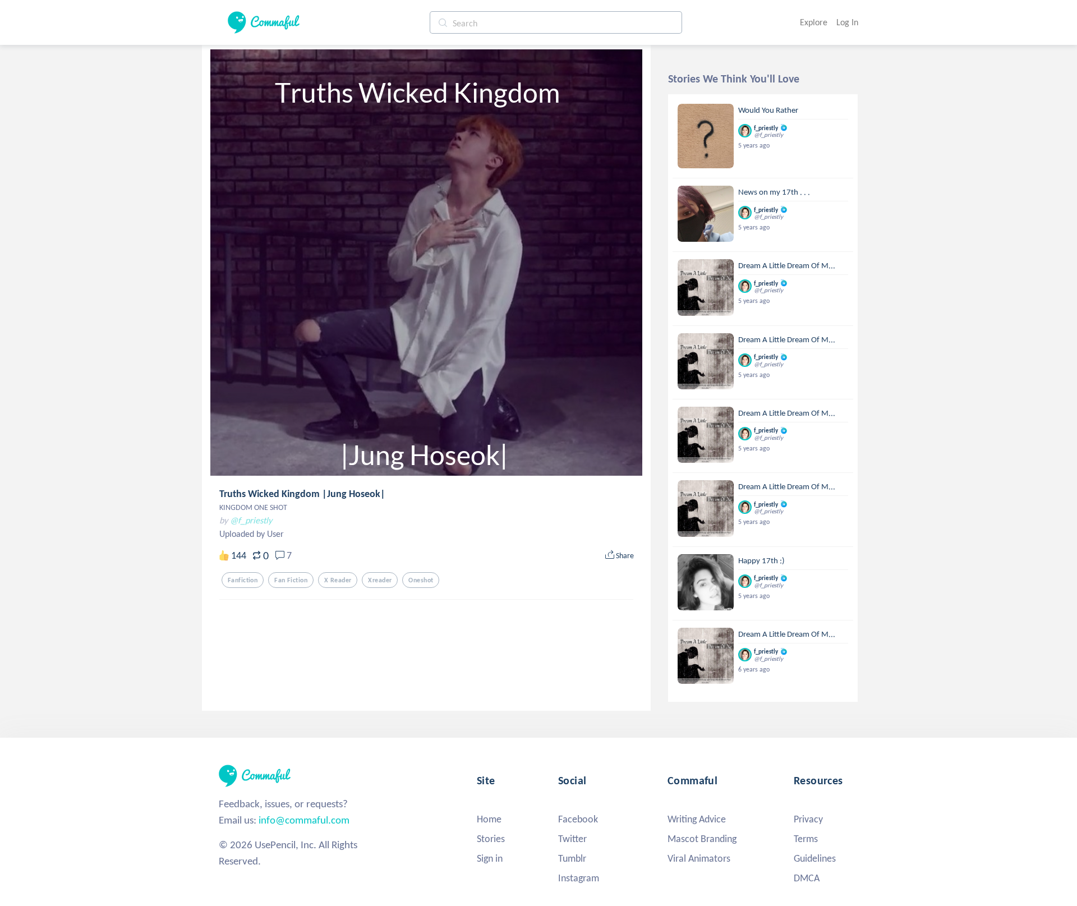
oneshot (420, 580)
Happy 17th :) (761, 560)
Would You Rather (768, 110)
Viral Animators (699, 858)
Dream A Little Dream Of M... (786, 265)
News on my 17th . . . (774, 192)
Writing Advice (697, 819)
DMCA (807, 878)
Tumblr (572, 858)
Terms (806, 839)
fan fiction (290, 580)
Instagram (578, 878)
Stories (491, 839)
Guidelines (815, 858)
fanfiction (242, 580)
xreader (380, 580)
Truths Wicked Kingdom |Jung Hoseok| (302, 494)
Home (489, 819)
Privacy (808, 819)
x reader (337, 580)
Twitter (572, 839)
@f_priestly (251, 520)
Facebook (578, 819)
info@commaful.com (304, 819)
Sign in (490, 858)
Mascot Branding (702, 839)
